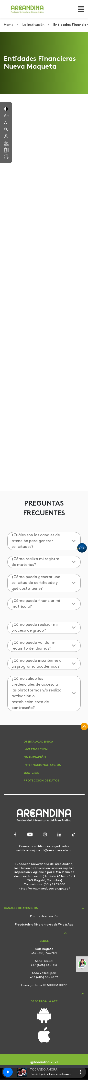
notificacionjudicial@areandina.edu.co (44, 850)
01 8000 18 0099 (55, 985)
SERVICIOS (31, 772)
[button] (6, 108)
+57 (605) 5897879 (44, 977)
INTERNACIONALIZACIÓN (42, 765)
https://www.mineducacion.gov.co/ (44, 888)
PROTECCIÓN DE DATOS (41, 780)
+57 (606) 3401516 (44, 965)
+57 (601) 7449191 (44, 953)
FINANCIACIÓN (34, 757)
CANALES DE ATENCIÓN (21, 908)
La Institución (33, 25)
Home (9, 25)
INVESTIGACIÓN (35, 749)
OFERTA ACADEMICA (38, 741)
